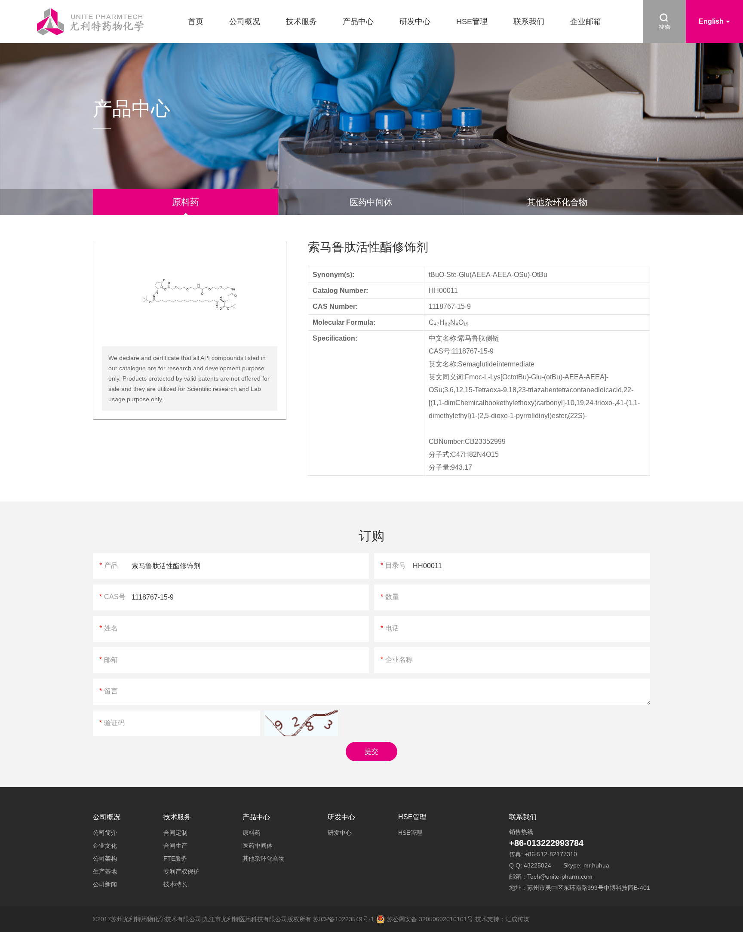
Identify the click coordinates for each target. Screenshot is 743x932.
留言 (108, 691)
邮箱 (108, 659)
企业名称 (397, 659)
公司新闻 (105, 884)
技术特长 (175, 884)
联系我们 (528, 21)
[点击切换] (301, 723)
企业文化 (105, 845)
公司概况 (244, 21)
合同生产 (175, 845)
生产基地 (105, 871)
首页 (195, 21)
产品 (108, 565)
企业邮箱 (585, 21)
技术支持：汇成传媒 (502, 919)
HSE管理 (472, 21)
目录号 (393, 565)
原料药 (185, 202)
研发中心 (414, 21)
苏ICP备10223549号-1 (343, 919)
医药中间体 (371, 202)
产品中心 (358, 21)
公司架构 (105, 858)
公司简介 (105, 832)
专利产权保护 (181, 871)
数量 (390, 596)
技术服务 (301, 21)
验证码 (112, 722)
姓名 (108, 628)
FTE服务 (175, 858)
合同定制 (175, 832)
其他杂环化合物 (557, 202)
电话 (390, 628)
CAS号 (112, 596)
